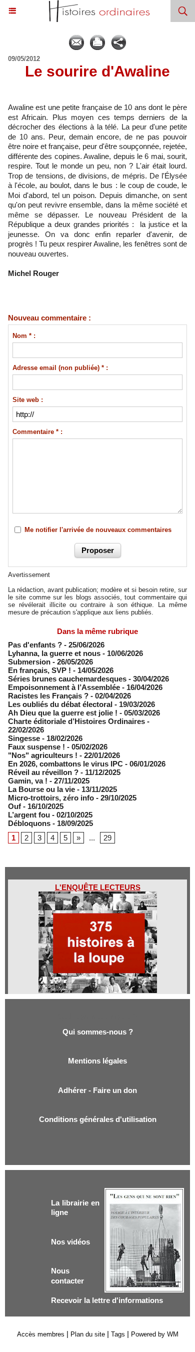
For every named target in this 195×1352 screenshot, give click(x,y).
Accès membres (40, 1334)
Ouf (14, 806)
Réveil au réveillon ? (43, 772)
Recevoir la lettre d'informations (107, 1300)
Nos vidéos (70, 1242)
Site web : (27, 400)
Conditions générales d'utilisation (97, 1119)
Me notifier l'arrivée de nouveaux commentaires (98, 530)
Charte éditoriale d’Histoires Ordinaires (76, 721)
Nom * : (24, 336)
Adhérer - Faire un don (97, 1090)
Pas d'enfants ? (35, 644)
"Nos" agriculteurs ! (43, 755)
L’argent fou (29, 814)
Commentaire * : (37, 432)
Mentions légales (97, 1060)
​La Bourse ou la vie (41, 789)
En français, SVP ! (39, 670)
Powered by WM (154, 1334)
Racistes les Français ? (48, 696)
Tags (118, 1334)
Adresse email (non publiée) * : (60, 368)
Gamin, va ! (28, 780)
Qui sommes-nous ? (97, 1032)
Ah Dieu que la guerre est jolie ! (63, 712)
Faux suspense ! (36, 746)
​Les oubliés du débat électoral (60, 704)
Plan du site (87, 1334)
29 (108, 838)
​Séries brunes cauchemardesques (67, 678)
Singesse (24, 738)
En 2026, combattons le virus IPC (65, 764)
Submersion (29, 662)
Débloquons (29, 823)
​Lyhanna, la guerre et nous (54, 653)
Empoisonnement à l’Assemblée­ (64, 687)
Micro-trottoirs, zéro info (51, 798)
